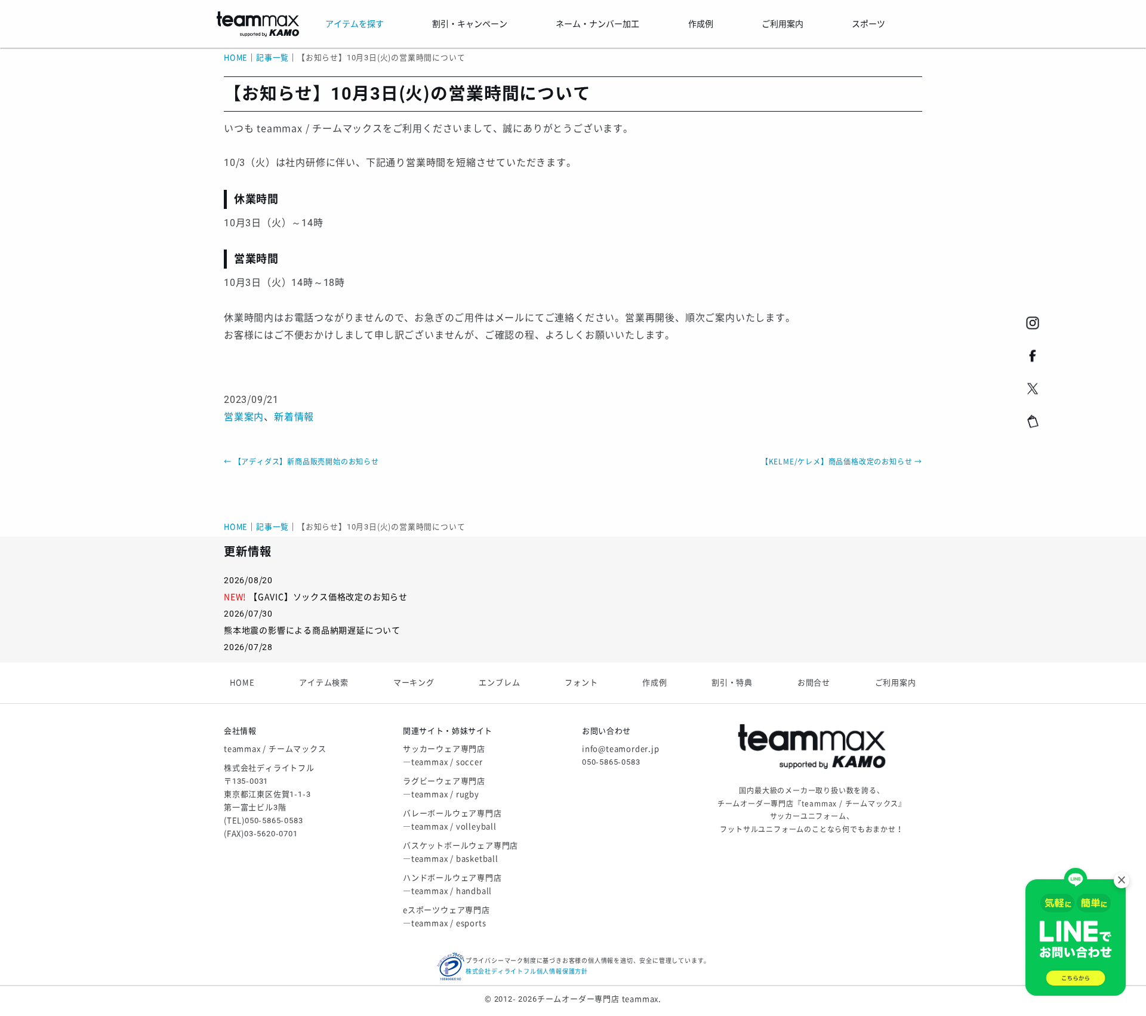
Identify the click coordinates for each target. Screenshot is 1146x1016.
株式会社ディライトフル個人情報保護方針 (527, 971)
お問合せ (813, 682)
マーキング (414, 682)
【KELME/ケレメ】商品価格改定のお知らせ (841, 462)
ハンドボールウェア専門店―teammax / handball (452, 884)
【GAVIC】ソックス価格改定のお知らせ (328, 597)
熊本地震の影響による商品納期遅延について (312, 630)
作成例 (654, 682)
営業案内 (244, 417)
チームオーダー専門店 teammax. (599, 999)
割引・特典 (732, 682)
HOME (236, 57)
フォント (581, 682)
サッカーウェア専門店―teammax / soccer (444, 755)
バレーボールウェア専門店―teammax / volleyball (452, 820)
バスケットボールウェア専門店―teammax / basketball (460, 852)
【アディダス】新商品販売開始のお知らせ (301, 462)
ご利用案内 (895, 682)
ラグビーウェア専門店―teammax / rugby (444, 788)
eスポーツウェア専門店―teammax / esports (446, 917)
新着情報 (294, 417)
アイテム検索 (324, 682)
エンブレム (499, 682)
